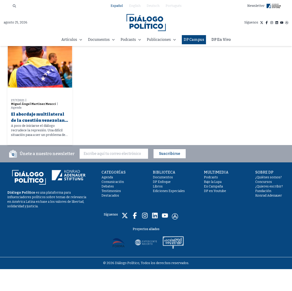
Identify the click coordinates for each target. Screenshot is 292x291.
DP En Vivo (221, 39)
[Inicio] (146, 22)
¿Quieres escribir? (269, 186)
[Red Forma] (119, 242)
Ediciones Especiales (169, 191)
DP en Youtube (215, 191)
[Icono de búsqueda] (14, 6)
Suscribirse (169, 153)
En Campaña (213, 186)
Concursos (263, 182)
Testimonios (111, 191)
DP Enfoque (162, 182)
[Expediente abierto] (146, 242)
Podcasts (211, 177)
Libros (158, 186)
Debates (108, 186)
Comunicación (113, 182)
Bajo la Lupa (213, 182)
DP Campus (194, 39)
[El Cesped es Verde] (173, 242)
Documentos (163, 177)
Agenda (107, 177)
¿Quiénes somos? (268, 177)
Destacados (110, 195)
